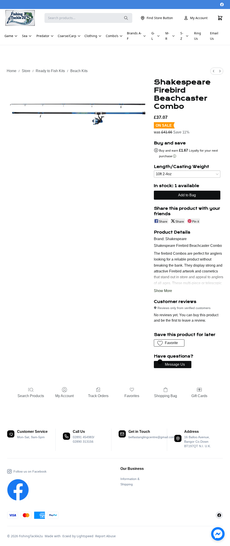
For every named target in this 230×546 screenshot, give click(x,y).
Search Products (31, 396)
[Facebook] (222, 4)
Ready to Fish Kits (50, 71)
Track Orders (98, 396)
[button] (169, 343)
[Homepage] (22, 18)
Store (26, 71)
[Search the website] (126, 18)
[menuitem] (213, 71)
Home (11, 71)
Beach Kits (79, 71)
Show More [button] (163, 291)
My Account (199, 18)
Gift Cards (199, 396)
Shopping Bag (165, 396)
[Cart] (220, 17)
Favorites (131, 396)
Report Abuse (105, 536)
